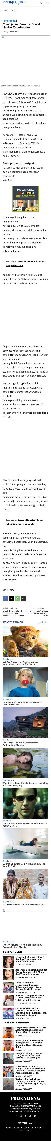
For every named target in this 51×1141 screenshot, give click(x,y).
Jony (12, 590)
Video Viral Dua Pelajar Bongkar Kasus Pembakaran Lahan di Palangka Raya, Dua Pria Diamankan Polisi (30, 1069)
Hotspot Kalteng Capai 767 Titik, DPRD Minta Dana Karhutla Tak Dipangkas (29, 1055)
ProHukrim (13, 10)
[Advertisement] (25, 314)
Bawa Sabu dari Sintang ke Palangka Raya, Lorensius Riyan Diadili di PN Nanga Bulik (29, 1043)
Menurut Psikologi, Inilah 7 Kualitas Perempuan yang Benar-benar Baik (29, 959)
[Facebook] (5, 598)
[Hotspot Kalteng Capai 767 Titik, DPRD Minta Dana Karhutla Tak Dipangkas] (8, 1058)
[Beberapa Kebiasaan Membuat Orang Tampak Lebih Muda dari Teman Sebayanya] (8, 974)
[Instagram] (20, 1116)
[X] (11, 598)
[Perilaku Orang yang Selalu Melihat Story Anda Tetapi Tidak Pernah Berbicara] (8, 1000)
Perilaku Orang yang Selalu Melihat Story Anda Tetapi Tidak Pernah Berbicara (29, 998)
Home (5, 10)
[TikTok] (25, 1116)
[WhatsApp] (17, 598)
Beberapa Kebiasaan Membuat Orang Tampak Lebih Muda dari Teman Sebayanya (31, 972)
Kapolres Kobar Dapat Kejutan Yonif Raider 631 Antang (38, 613)
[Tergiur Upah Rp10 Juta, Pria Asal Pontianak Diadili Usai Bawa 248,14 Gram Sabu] (8, 1032)
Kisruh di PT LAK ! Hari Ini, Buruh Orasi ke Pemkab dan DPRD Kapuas (14, 613)
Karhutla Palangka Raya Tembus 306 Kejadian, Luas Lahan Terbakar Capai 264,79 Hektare (30, 1082)
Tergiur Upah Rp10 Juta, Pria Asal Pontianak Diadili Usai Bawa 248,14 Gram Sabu (30, 1030)
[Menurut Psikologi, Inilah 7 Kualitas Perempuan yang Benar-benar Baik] (8, 962)
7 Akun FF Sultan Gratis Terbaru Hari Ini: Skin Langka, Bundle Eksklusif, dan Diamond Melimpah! (31, 1011)
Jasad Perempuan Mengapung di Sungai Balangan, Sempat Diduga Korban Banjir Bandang (28, 986)
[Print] (23, 598)
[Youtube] (34, 1116)
